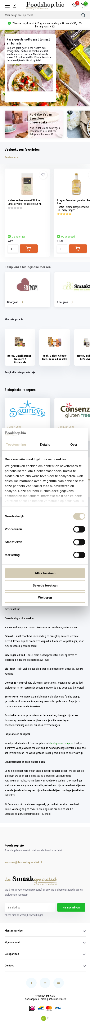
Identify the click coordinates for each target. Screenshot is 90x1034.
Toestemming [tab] (16, 444)
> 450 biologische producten (47, 24)
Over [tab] (73, 444)
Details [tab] (45, 444)
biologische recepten (61, 743)
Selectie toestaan (45, 585)
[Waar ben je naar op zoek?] (83, 15)
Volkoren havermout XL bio (24, 200)
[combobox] (43, 15)
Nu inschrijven (71, 907)
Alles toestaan (45, 573)
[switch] (79, 529)
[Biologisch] (45, 1018)
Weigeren (45, 597)
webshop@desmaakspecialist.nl (19, 862)
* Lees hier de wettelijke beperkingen (24, 915)
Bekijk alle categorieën (18, 372)
